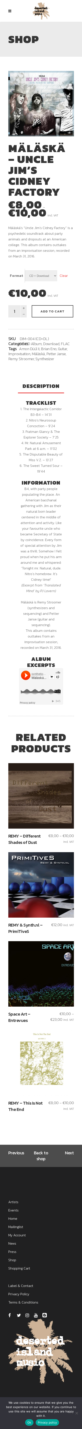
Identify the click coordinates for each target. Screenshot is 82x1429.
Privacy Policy (18, 1294)
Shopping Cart (19, 1268)
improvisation (19, 354)
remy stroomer (21, 359)
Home (12, 1218)
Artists (13, 1202)
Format (16, 275)
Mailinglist (15, 1226)
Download (51, 344)
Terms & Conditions (23, 1302)
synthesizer (44, 359)
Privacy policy (47, 1422)
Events (13, 1210)
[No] (76, 1413)
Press (12, 1251)
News (12, 1243)
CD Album (33, 344)
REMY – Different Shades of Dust (24, 839)
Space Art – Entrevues (19, 1017)
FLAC (65, 344)
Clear (64, 275)
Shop (12, 1260)
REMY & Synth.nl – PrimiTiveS (25, 928)
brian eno (48, 349)
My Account (17, 1235)
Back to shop (41, 1156)
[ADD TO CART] (41, 796)
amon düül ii (29, 349)
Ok (29, 1422)
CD (21, 344)
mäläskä (38, 354)
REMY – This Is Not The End (25, 1106)
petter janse (56, 354)
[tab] (41, 386)
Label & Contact (20, 1285)
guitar (62, 349)
